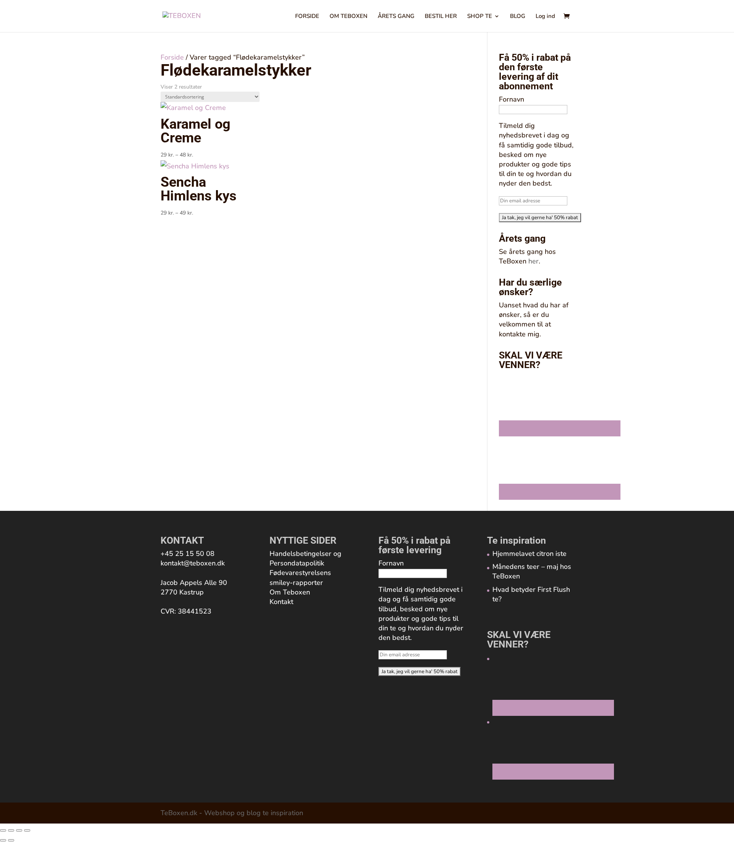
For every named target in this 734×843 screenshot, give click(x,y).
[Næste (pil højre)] (11, 840)
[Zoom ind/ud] (3, 830)
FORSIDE (307, 16)
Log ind (545, 16)
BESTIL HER (441, 16)
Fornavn (511, 99)
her (533, 261)
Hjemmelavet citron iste (529, 553)
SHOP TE (479, 16)
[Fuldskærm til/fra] (11, 830)
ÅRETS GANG (396, 16)
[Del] (19, 830)
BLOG (517, 16)
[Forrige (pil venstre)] (3, 840)
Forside (172, 57)
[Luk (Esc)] (27, 830)
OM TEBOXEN (348, 16)
